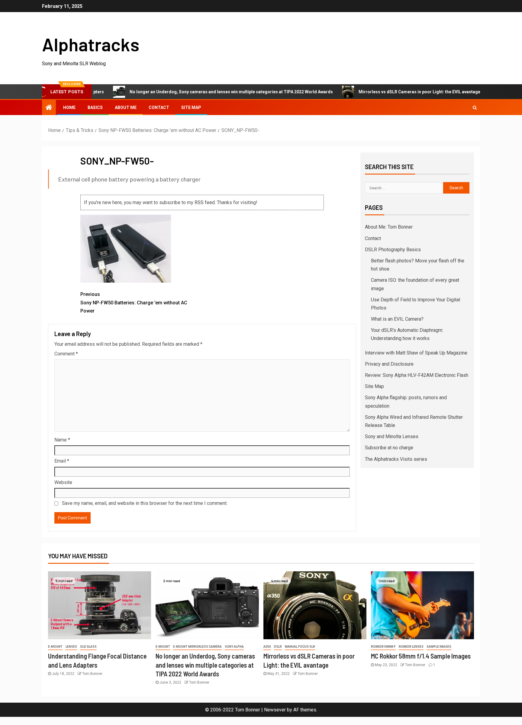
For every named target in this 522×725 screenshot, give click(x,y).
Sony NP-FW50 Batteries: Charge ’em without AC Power (133, 302)
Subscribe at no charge (389, 448)
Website (63, 482)
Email (61, 461)
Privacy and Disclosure (389, 364)
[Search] (474, 107)
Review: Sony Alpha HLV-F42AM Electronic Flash (416, 375)
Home (69, 107)
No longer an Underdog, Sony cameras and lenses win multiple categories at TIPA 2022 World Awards (213, 91)
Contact (159, 107)
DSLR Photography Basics (393, 249)
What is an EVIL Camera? (397, 319)
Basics (95, 107)
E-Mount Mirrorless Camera (197, 646)
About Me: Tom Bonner (389, 227)
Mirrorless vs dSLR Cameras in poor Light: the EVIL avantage (402, 91)
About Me (126, 107)
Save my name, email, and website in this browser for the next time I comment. (144, 503)
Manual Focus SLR (300, 646)
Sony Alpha (234, 646)
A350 (267, 646)
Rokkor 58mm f (383, 646)
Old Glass (88, 646)
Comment (66, 354)
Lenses (71, 646)
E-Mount (55, 646)
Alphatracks (90, 44)
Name (62, 440)
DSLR (278, 646)
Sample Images (439, 646)
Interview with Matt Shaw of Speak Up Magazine (416, 353)
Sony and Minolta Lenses (391, 436)
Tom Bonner (92, 674)
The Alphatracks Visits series (396, 459)
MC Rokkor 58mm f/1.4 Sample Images (421, 656)
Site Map (191, 107)
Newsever (275, 710)
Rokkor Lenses (411, 646)
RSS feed (205, 202)
